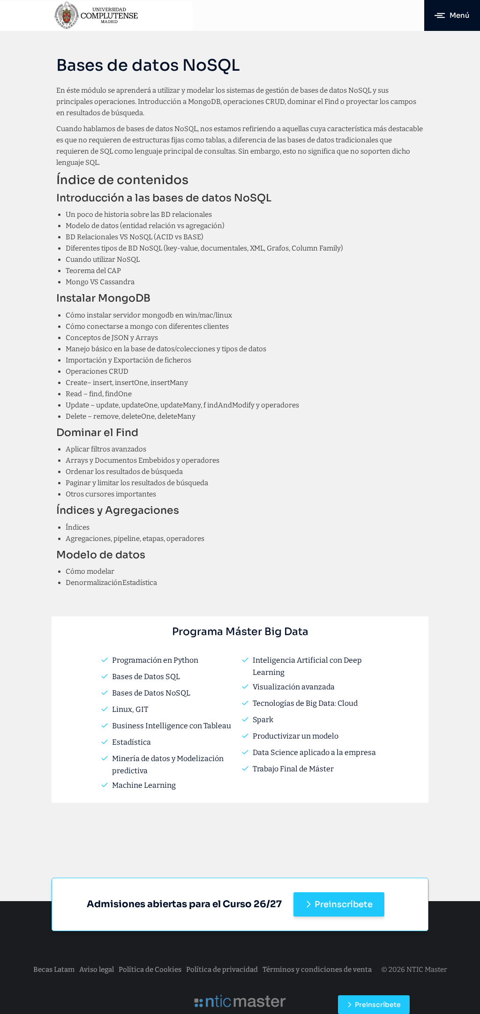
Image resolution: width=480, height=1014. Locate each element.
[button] (452, 15)
